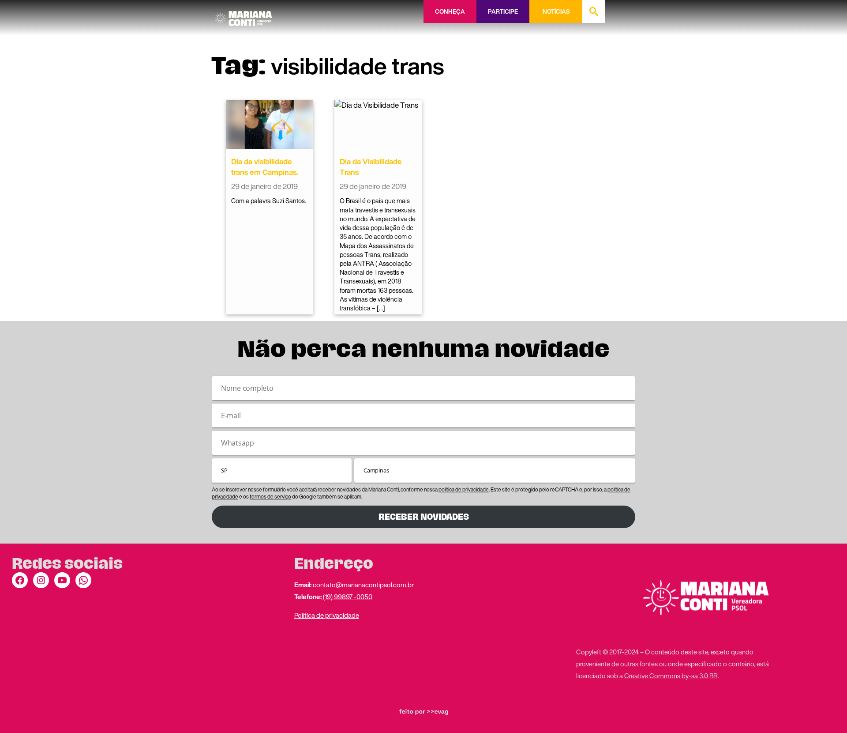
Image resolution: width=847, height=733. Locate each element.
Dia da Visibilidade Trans (371, 167)
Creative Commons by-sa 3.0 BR (671, 675)
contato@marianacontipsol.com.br (363, 584)
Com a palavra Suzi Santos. (268, 200)
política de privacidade (463, 489)
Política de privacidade (326, 615)
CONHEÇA (450, 11)
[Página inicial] (245, 15)
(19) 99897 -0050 (347, 596)
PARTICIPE (503, 11)
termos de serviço (270, 496)
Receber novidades (424, 517)
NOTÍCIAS (556, 11)
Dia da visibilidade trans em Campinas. (264, 167)
